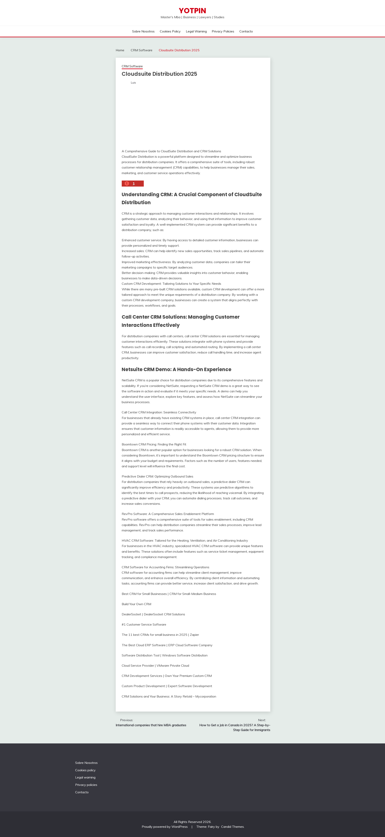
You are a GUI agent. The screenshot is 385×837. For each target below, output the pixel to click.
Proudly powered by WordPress (165, 827)
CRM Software (132, 66)
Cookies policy (170, 31)
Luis (133, 82)
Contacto (246, 31)
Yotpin (192, 10)
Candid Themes (232, 827)
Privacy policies (223, 31)
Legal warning (196, 31)
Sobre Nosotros (143, 31)
